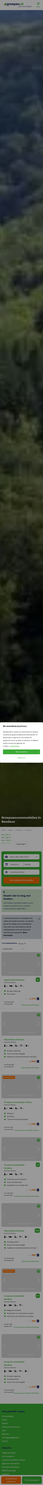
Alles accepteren (21, 752)
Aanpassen (21, 758)
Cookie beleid (14, 746)
